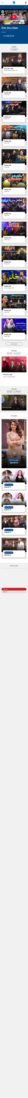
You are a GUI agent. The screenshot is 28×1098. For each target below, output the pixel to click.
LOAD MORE (14, 344)
